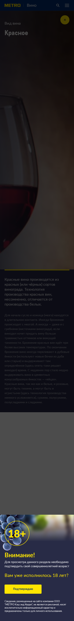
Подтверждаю (23, 589)
